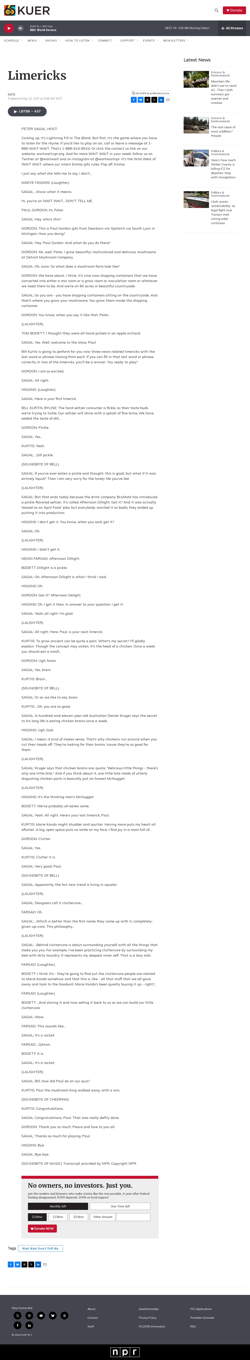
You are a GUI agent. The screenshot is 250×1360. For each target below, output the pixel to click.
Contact (93, 1317)
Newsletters (174, 40)
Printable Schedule (202, 1317)
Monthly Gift (58, 1206)
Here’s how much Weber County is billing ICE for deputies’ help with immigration (223, 168)
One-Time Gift (120, 1206)
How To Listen (77, 40)
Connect (105, 40)
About (91, 1309)
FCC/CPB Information (152, 1326)
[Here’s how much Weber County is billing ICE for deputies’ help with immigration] (196, 158)
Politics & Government (220, 152)
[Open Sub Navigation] (22, 40)
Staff (91, 1326)
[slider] (26, 28)
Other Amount (102, 1217)
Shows (51, 40)
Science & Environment (220, 74)
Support (128, 40)
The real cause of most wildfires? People (223, 131)
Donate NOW (43, 1228)
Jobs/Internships (149, 1309)
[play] (9, 28)
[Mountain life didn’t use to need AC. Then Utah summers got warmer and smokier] (196, 79)
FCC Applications (201, 1309)
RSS (193, 1326)
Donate (236, 10)
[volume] (20, 28)
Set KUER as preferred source (152, 93)
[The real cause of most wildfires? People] (196, 125)
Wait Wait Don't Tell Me (40, 1248)
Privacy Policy (147, 1317)
